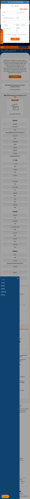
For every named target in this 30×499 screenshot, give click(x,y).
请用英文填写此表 (24, 9)
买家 (13, 6)
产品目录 (3, 282)
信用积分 (3, 288)
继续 (15, 39)
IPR (17, 34)
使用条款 (14, 34)
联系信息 (3, 294)
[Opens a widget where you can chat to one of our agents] (5, 496)
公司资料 (3, 279)
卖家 (17, 6)
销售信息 (3, 285)
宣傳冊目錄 (3, 291)
